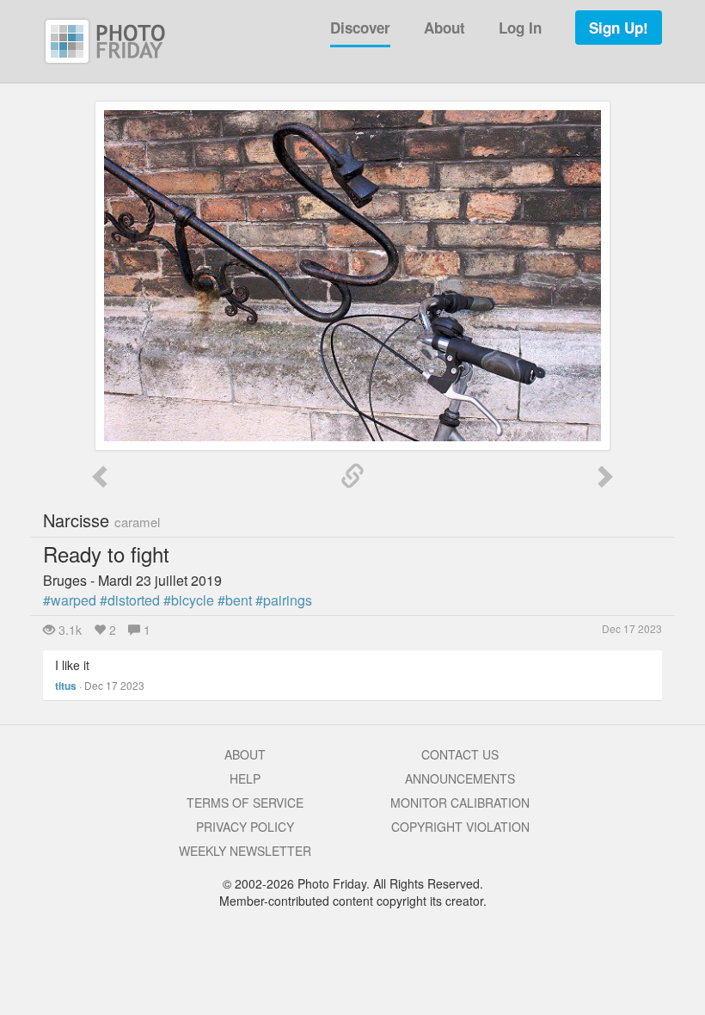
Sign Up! (618, 27)
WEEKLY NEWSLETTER (245, 850)
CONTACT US (460, 754)
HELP (245, 778)
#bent (235, 600)
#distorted (130, 600)
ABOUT (245, 754)
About (444, 27)
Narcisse (101, 520)
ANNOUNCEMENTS (460, 778)
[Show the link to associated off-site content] (352, 476)
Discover (360, 27)
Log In (520, 27)
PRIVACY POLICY (245, 826)
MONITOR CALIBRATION (460, 802)
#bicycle (188, 600)
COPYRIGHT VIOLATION (460, 826)
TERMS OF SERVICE (245, 802)
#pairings (283, 600)
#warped (69, 600)
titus (66, 685)
